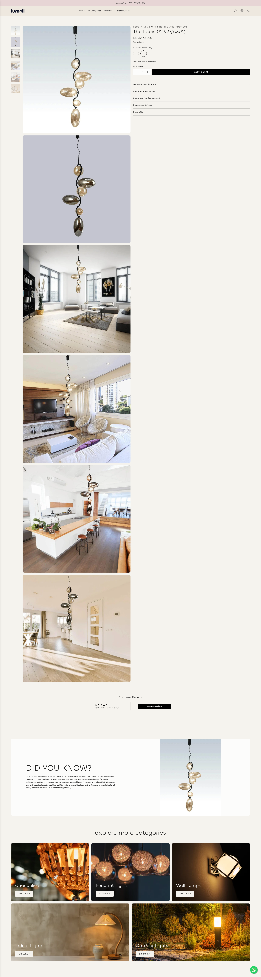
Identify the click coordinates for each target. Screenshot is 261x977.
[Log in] (242, 11)
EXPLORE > (24, 893)
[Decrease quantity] (136, 72)
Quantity (138, 66)
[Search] (235, 11)
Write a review (154, 706)
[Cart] (248, 11)
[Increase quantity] (147, 72)
